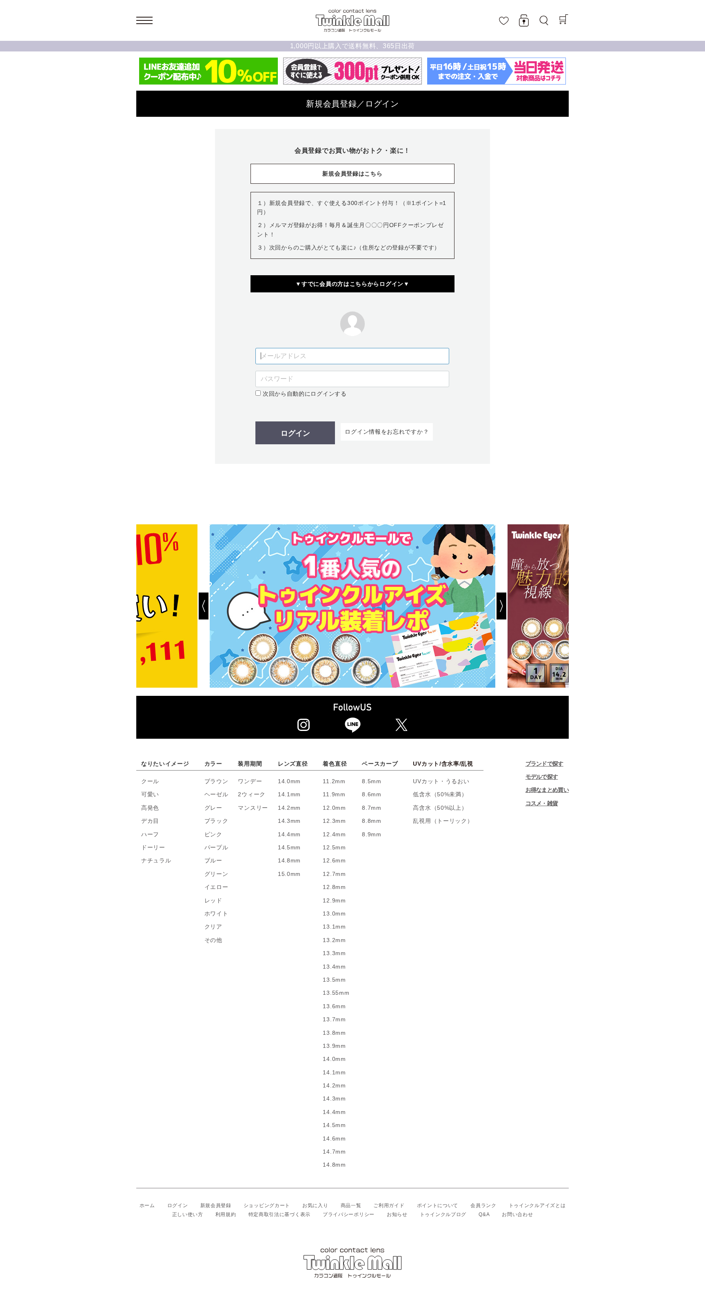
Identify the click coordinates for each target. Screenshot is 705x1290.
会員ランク (483, 1205)
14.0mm (289, 781)
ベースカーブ (380, 763)
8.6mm (371, 794)
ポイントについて (438, 1205)
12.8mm (334, 887)
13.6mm (334, 1006)
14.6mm (334, 1138)
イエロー (216, 887)
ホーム (147, 1205)
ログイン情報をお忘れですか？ (387, 431)
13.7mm (334, 1019)
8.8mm (371, 821)
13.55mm (336, 992)
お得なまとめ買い (547, 789)
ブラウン (216, 781)
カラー (213, 763)
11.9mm (334, 794)
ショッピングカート (267, 1205)
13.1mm (334, 926)
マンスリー (253, 807)
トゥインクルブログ (443, 1214)
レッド (213, 900)
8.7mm (371, 807)
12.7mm (334, 874)
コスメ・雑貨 (541, 803)
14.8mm (289, 860)
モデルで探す (541, 776)
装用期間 (250, 763)
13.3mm (334, 953)
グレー (213, 807)
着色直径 (335, 763)
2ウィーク (252, 794)
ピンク (213, 834)
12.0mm (334, 807)
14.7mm (334, 1151)
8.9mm (371, 834)
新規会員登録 (215, 1205)
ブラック (216, 821)
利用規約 (225, 1214)
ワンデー (250, 781)
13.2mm (334, 940)
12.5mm (334, 847)
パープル (216, 847)
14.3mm (289, 821)
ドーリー (153, 847)
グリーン (216, 874)
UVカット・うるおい (441, 781)
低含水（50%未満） (440, 794)
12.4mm (334, 834)
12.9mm (334, 900)
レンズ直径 (293, 763)
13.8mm (334, 1032)
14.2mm (289, 807)
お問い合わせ (517, 1214)
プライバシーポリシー (349, 1214)
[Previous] (173, 606)
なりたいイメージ (165, 763)
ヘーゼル (216, 794)
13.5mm (334, 979)
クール (150, 781)
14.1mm (289, 794)
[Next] (532, 606)
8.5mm (371, 781)
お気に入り (315, 1205)
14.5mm (289, 847)
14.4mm (289, 834)
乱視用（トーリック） (443, 821)
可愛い (150, 794)
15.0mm (289, 874)
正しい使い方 (187, 1214)
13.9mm (334, 1046)
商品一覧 (351, 1205)
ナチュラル (156, 860)
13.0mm (334, 913)
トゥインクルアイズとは (537, 1205)
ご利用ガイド (388, 1205)
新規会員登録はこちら (352, 173)
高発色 (150, 807)
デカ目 (150, 821)
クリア (213, 926)
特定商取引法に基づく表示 (279, 1214)
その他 (213, 940)
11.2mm (334, 781)
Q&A (484, 1214)
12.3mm (334, 821)
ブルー (213, 860)
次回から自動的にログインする (304, 393)
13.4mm (334, 966)
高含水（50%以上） (440, 807)
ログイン (295, 433)
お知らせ (397, 1214)
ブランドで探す (544, 763)
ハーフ (150, 834)
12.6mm (334, 860)
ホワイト (216, 913)
